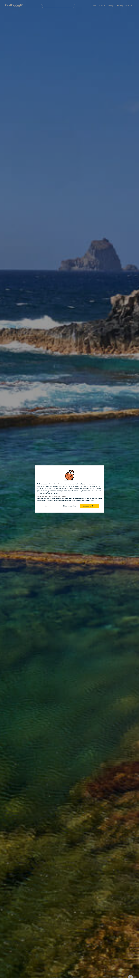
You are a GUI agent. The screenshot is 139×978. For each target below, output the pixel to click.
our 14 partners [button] (59, 484)
